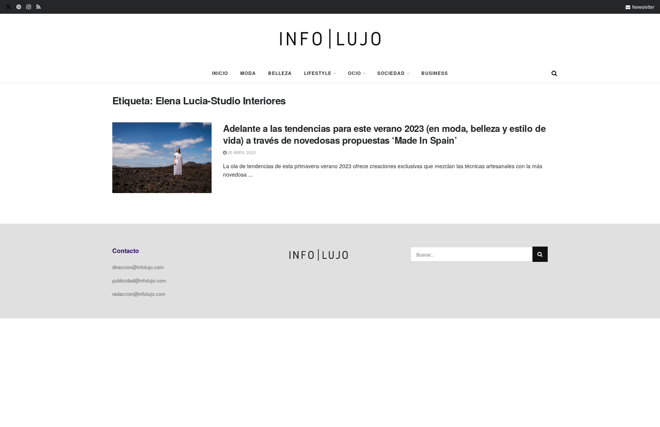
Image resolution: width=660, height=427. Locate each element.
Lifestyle (318, 73)
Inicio (220, 73)
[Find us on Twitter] (8, 7)
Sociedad (391, 73)
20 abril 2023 (241, 152)
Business (434, 73)
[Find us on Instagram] (28, 7)
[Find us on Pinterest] (18, 7)
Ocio (354, 73)
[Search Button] (554, 73)
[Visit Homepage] (330, 38)
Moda (248, 73)
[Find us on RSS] (38, 7)
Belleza (280, 73)
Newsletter (642, 6)
